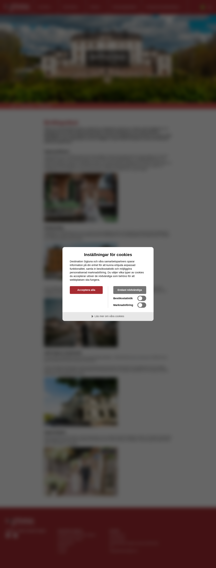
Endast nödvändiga (130, 289)
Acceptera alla (86, 289)
